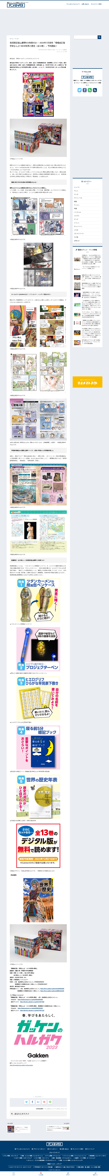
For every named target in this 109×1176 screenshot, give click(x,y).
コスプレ (76, 216)
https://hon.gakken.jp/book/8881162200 (52, 991)
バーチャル (77, 212)
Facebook (85, 92)
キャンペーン (53, 1109)
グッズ (76, 219)
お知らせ (76, 240)
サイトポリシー (53, 1149)
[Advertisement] (54, 21)
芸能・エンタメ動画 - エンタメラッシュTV (71, 1160)
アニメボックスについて (73, 4)
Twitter (79, 92)
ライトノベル (78, 198)
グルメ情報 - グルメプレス (11, 1155)
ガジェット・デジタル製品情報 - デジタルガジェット (42, 1160)
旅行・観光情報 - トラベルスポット (62, 1158)
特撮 (75, 201)
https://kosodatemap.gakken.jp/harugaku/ (21, 1065)
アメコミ (76, 205)
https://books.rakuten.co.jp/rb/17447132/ (32, 1010)
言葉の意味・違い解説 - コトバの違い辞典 (89, 1167)
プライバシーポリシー (39, 1149)
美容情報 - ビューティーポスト (98, 1155)
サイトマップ (90, 1149)
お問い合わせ (85, 4)
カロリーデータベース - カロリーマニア (20, 1167)
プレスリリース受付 (96, 4)
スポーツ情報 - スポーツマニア (23, 1158)
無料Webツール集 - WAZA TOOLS (65, 1167)
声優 (75, 208)
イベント (76, 223)
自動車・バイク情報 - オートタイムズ (85, 1158)
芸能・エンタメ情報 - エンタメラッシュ (32, 1155)
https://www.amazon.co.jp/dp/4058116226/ (30, 1008)
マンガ (46, 1109)
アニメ (76, 191)
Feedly (89, 92)
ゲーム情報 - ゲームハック (53, 1155)
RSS (95, 92)
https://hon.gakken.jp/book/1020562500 (52, 988)
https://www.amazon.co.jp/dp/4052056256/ (30, 999)
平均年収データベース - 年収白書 (43, 1167)
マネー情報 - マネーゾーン (42, 1158)
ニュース (76, 187)
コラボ (76, 230)
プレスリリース (62, 1109)
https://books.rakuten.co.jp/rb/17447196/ (32, 1002)
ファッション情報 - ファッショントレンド (75, 1155)
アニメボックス (56, 1170)
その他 (76, 237)
